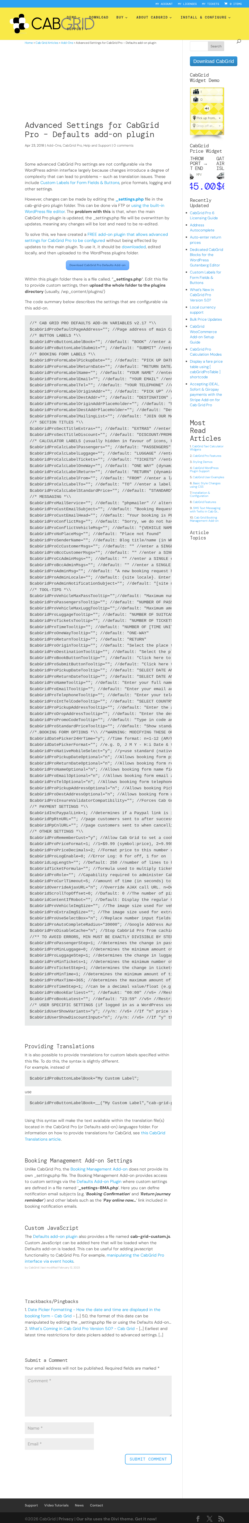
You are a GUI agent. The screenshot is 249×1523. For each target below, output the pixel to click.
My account (164, 4)
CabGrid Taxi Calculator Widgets (206, 447)
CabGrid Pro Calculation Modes (206, 352)
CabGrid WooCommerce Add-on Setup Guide (203, 334)
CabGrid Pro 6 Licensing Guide (204, 215)
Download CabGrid (213, 61)
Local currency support (203, 310)
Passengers (195, 92)
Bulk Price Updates (206, 319)
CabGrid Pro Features (207, 456)
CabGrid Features (204, 502)
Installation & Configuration (200, 494)
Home (29, 43)
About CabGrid (152, 17)
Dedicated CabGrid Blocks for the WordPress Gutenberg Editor (206, 257)
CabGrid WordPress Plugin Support (204, 469)
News (79, 1505)
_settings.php (130, 199)
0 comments (123, 145)
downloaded (134, 246)
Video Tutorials (56, 1505)
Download (99, 17)
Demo (72, 17)
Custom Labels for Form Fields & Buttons (79, 182)
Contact (96, 1505)
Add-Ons (67, 43)
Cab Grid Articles (47, 43)
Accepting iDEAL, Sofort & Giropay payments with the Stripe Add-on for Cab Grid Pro (206, 394)
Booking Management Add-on (99, 1169)
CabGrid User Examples (208, 477)
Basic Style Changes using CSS (205, 484)
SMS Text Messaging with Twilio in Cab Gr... (205, 509)
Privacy (66, 1519)
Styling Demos (203, 462)
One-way (207, 108)
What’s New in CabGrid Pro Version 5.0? (202, 295)
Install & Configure (204, 17)
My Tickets (210, 4)
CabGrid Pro (72, 145)
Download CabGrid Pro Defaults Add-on (97, 265)
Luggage (195, 100)
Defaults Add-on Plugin (99, 1181)
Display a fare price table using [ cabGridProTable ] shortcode (206, 369)
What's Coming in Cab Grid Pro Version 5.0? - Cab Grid (82, 1328)
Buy (120, 17)
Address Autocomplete (202, 228)
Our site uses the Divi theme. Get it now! (116, 1519)
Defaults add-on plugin (55, 1236)
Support (75, 29)
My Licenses (187, 4)
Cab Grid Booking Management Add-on (204, 519)
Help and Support (97, 145)
